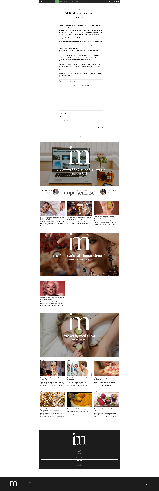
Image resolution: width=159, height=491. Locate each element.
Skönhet (52, 1)
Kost (79, 9)
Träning (96, 391)
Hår (41, 199)
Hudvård (96, 199)
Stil (41, 391)
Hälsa (56, 1)
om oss (79, 448)
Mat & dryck (70, 199)
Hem (42, 1)
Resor (60, 1)
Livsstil (46, 1)
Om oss (77, 1)
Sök (110, 1)
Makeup (42, 280)
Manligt (65, 1)
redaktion (79, 451)
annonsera (79, 450)
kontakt (79, 453)
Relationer (71, 1)
